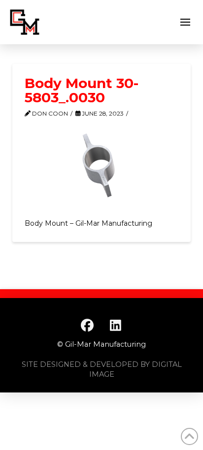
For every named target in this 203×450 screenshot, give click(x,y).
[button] (185, 22)
